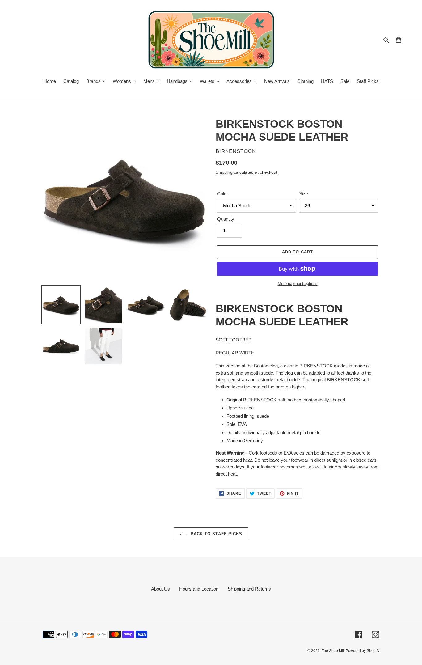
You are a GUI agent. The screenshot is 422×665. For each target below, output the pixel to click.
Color (222, 193)
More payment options (298, 283)
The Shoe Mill (334, 651)
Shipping (224, 172)
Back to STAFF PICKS (215, 534)
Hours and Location (198, 588)
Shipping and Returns (249, 588)
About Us (160, 588)
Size (303, 193)
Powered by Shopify (362, 651)
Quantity (225, 219)
